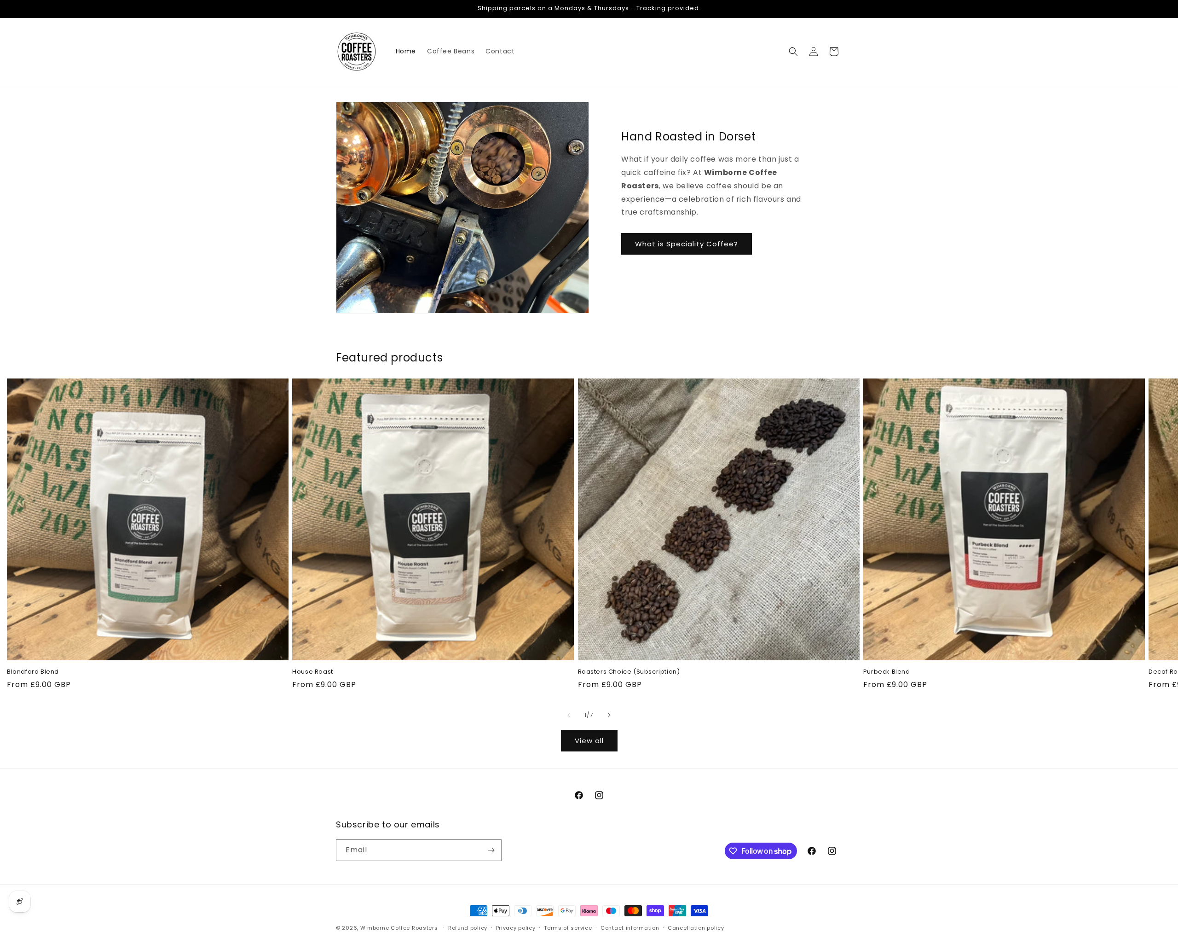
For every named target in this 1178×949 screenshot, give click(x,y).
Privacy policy (516, 928)
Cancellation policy (696, 928)
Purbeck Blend (886, 672)
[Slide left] (569, 715)
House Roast (312, 672)
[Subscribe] (491, 850)
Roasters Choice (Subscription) (629, 672)
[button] (793, 51)
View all (589, 740)
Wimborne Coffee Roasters (399, 928)
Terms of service (568, 928)
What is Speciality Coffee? (686, 244)
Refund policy (467, 928)
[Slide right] (609, 715)
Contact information (630, 928)
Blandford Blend (33, 672)
